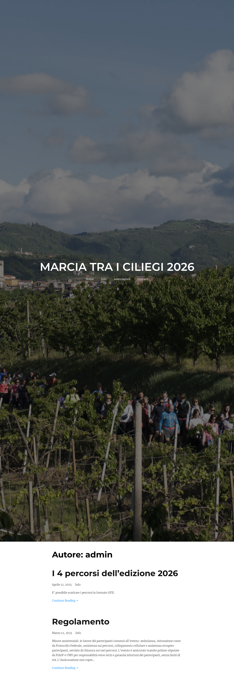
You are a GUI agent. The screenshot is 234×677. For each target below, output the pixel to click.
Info (78, 584)
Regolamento (80, 622)
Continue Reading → (65, 600)
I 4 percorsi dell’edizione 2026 (115, 573)
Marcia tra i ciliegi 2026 (117, 267)
